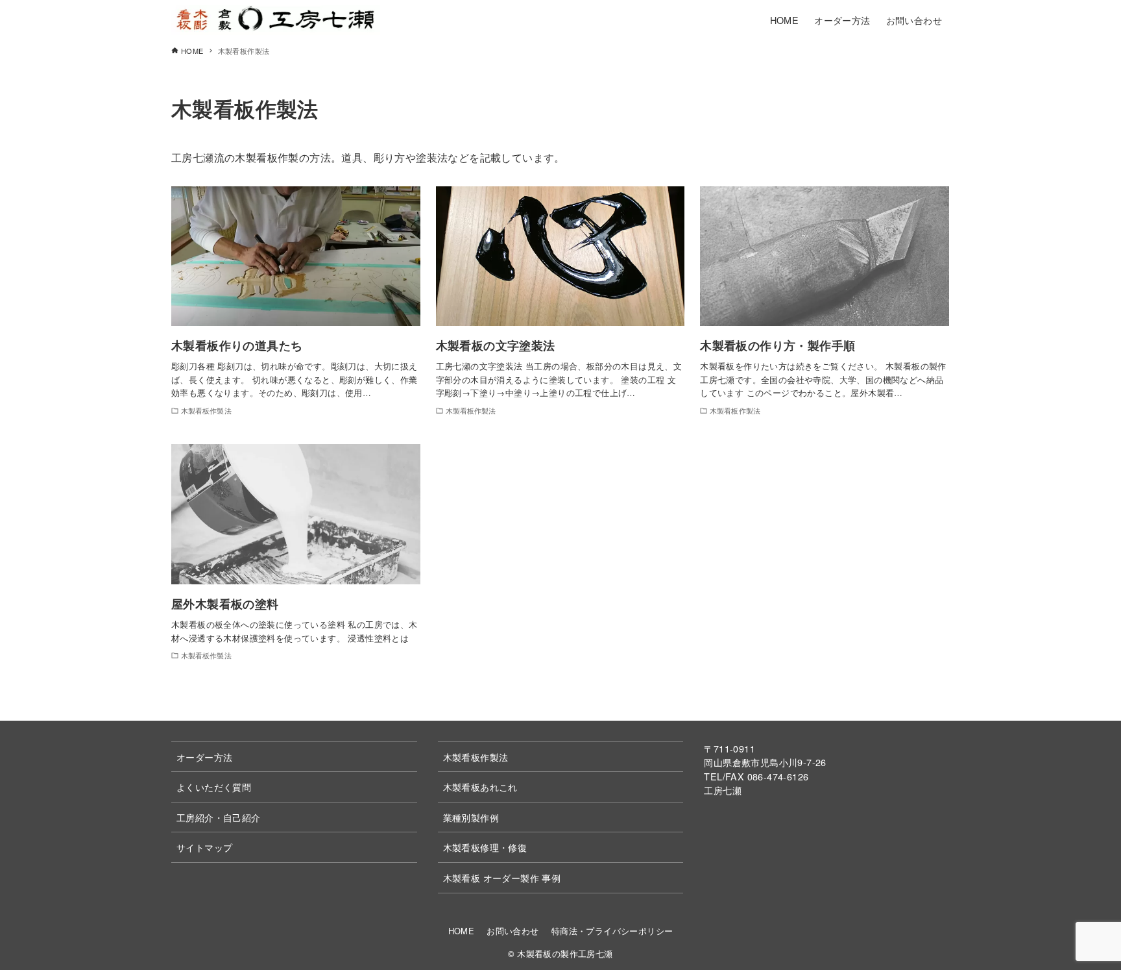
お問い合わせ (512, 931)
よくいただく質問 (213, 786)
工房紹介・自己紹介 (218, 817)
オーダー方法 (204, 757)
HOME (461, 931)
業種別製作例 (471, 817)
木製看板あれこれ (480, 786)
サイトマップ (204, 847)
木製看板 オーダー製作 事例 (502, 877)
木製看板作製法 (476, 757)
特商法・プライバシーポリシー (612, 931)
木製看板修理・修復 (485, 847)
